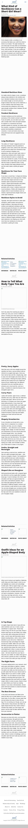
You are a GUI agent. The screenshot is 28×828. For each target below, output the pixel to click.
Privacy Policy (20, 810)
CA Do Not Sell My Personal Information (14, 813)
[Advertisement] (14, 76)
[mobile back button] (2, 2)
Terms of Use (12, 810)
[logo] (14, 2)
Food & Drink (20, 800)
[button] (2, 2)
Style (17, 803)
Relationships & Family (9, 803)
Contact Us (20, 807)
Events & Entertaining (10, 800)
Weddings (22, 803)
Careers (6, 810)
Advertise (13, 807)
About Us (7, 807)
